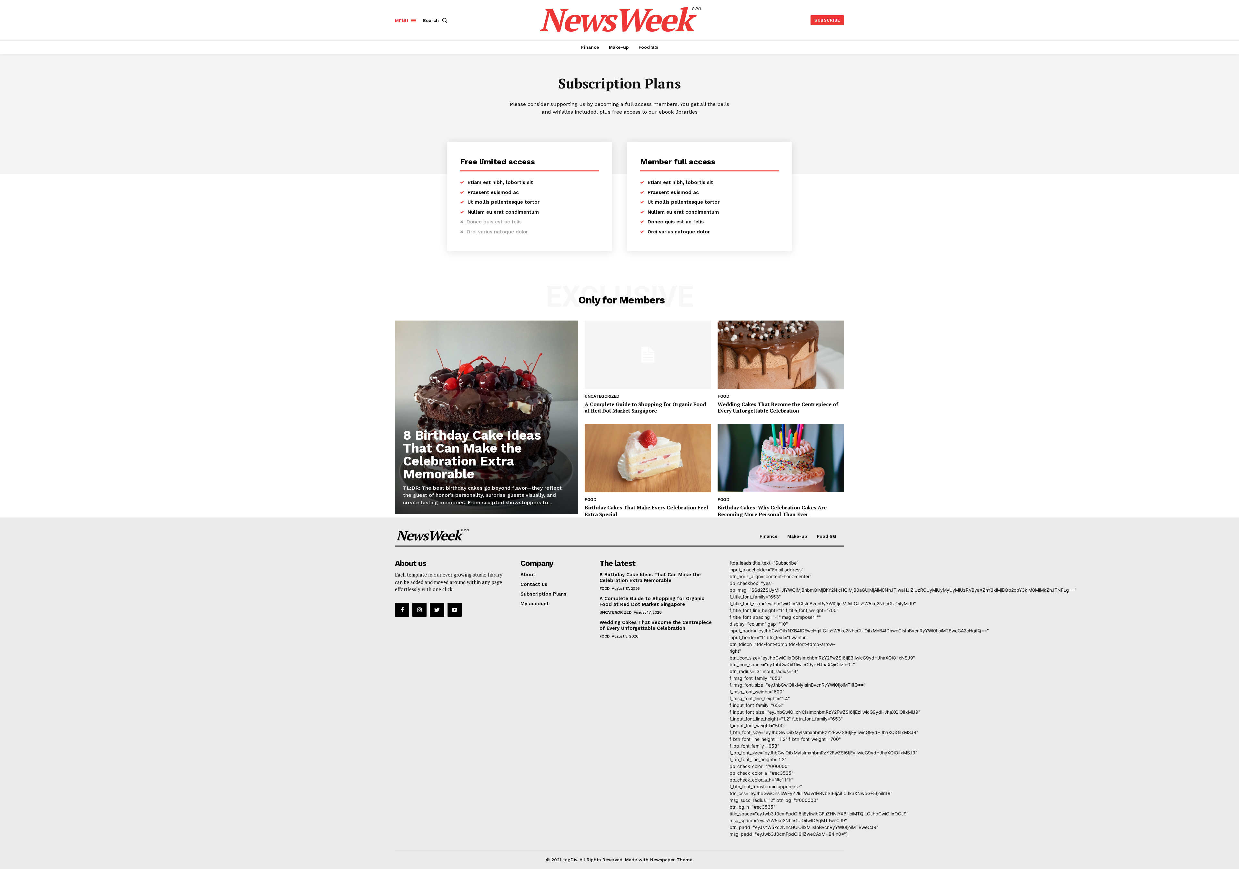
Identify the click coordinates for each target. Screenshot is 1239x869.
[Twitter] (437, 610)
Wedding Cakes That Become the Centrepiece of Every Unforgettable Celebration (778, 407)
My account (534, 604)
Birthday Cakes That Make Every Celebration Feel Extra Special (646, 511)
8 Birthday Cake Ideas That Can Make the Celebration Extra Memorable (472, 455)
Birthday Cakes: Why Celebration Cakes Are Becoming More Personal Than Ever (772, 511)
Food (723, 396)
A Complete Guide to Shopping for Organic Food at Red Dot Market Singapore (645, 407)
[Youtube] (455, 610)
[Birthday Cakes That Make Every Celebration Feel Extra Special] (648, 458)
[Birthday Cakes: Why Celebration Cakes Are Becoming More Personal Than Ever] (781, 458)
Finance (769, 536)
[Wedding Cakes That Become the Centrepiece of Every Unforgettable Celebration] (781, 355)
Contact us (533, 584)
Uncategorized (602, 396)
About (527, 575)
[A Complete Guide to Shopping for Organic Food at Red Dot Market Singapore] (648, 355)
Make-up (797, 536)
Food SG (826, 536)
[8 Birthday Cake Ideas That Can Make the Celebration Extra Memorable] (486, 417)
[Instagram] (419, 610)
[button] (436, 20)
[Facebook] (402, 610)
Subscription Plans (543, 594)
